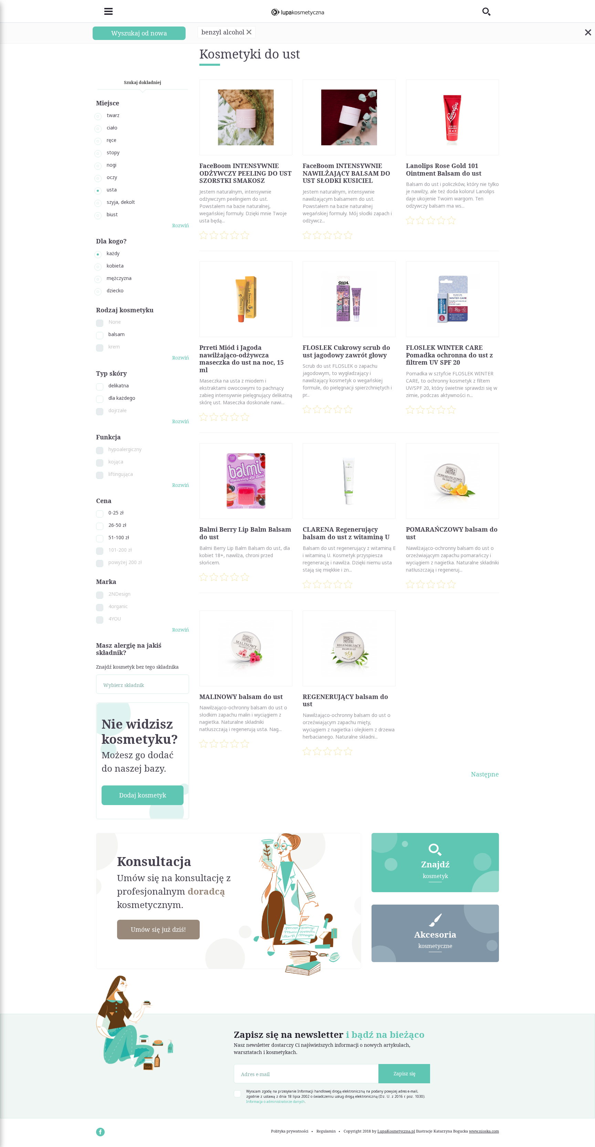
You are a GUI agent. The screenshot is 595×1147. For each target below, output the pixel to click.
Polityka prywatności (290, 1131)
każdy (113, 253)
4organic (118, 606)
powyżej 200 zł (125, 562)
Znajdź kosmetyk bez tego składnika (137, 667)
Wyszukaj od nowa (139, 33)
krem (114, 346)
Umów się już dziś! (158, 929)
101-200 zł (120, 549)
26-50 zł (117, 525)
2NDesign (119, 594)
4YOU (114, 618)
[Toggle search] (490, 11)
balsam (116, 334)
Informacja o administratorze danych (275, 1101)
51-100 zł (118, 537)
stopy (113, 152)
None (114, 322)
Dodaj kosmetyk (142, 795)
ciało (112, 127)
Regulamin (326, 1131)
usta (112, 189)
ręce (111, 140)
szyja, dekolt (121, 202)
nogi (111, 164)
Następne (485, 774)
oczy (112, 177)
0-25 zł (116, 512)
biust (112, 214)
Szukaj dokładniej (142, 82)
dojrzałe (117, 410)
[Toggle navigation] (104, 11)
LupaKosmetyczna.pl (396, 1131)
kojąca (115, 461)
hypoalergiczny (125, 449)
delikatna (118, 385)
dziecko (115, 290)
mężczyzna (119, 278)
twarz (113, 115)
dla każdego (121, 398)
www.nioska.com (484, 1131)
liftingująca (120, 474)
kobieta (115, 265)
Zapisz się (404, 1073)
